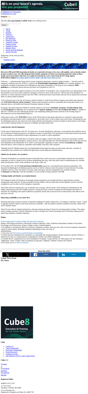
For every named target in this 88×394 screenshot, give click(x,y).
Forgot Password (11, 352)
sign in (8, 29)
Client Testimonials (12, 348)
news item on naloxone (20, 242)
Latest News (10, 36)
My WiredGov (11, 38)
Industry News (11, 48)
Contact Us (9, 346)
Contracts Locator (12, 42)
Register (8, 33)
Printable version (9, 60)
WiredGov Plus (11, 40)
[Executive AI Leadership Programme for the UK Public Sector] (40, 10)
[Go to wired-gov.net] (8, 14)
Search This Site (11, 52)
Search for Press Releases (14, 50)
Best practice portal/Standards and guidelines (28, 233)
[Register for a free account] (11, 12)
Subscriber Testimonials (14, 350)
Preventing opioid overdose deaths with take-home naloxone (23, 221)
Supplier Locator (11, 46)
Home (8, 31)
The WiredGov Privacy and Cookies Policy (20, 356)
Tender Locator (11, 44)
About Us (9, 34)
